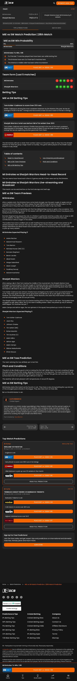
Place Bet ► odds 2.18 (43, 502)
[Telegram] (12, 597)
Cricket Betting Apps (35, 622)
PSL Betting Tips (8, 626)
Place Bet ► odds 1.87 (43, 521)
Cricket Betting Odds (35, 626)
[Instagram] (21, 597)
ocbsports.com (7, 649)
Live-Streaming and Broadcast (53, 158)
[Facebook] (17, 597)
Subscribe (38, 545)
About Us (55, 618)
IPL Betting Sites (33, 630)
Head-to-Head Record (15, 158)
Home (4, 584)
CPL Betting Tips (8, 634)
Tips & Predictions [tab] (20, 28)
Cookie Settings (11, 609)
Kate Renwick (15, 399)
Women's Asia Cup (65, 3)
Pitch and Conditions (50, 162)
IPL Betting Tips (8, 618)
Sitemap (55, 638)
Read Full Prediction (38, 482)
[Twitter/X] (8, 597)
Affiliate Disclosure (59, 626)
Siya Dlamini (18, 417)
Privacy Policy (57, 630)
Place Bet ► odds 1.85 (43, 115)
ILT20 (73, 9)
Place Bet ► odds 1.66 (43, 67)
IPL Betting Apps (33, 634)
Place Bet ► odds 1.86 (43, 135)
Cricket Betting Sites (35, 618)
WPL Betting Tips (8, 622)
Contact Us (56, 622)
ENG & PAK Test (67, 444)
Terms (54, 634)
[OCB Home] (8, 3)
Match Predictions (15, 584)
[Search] (54, 3)
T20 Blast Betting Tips (10, 638)
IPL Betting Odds (33, 638)
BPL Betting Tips (8, 630)
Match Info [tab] (56, 28)
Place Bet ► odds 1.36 (43, 457)
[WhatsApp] (3, 597)
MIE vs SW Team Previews (16, 162)
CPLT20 (70, 489)
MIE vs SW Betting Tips (15, 165)
